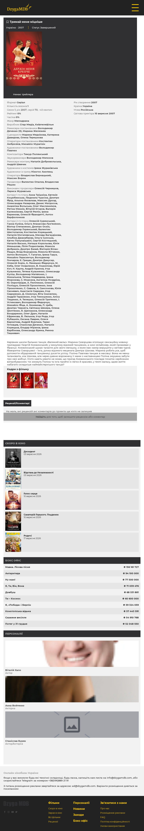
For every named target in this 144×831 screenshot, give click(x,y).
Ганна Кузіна (15, 223)
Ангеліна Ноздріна (48, 279)
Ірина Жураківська (46, 168)
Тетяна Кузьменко (33, 271)
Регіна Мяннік (16, 208)
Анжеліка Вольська (19, 206)
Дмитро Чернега (17, 307)
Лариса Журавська (19, 191)
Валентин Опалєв (33, 181)
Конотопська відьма (18, 611)
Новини (79, 808)
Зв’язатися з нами (113, 803)
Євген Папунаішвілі (19, 240)
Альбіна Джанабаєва (20, 237)
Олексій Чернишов (46, 188)
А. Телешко (26, 299)
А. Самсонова (45, 288)
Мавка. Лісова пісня (17, 567)
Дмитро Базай (29, 249)
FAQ (102, 817)
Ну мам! (10, 579)
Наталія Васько (16, 243)
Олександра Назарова (21, 203)
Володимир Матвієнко (30, 274)
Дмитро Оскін (41, 226)
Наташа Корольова (40, 243)
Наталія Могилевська (20, 235)
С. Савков (29, 288)
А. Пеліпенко (35, 282)
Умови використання (112, 826)
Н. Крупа (18, 268)
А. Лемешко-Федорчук (40, 263)
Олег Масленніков (44, 206)
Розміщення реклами (112, 813)
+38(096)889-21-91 (58, 780)
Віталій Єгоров (35, 208)
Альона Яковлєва (25, 200)
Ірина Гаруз (49, 254)
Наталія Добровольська (46, 161)
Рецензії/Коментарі (17, 403)
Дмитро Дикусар (43, 260)
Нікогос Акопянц (42, 171)
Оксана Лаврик (29, 319)
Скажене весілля (15, 617)
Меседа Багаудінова (48, 235)
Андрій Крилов (34, 268)
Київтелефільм (44, 124)
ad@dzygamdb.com (84, 786)
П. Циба (47, 305)
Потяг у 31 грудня (16, 623)
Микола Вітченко (49, 251)
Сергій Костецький (45, 240)
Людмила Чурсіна (37, 197)
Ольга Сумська (44, 237)
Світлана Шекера (39, 307)
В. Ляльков (28, 316)
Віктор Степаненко (19, 226)
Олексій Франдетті (32, 214)
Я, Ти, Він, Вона (14, 586)
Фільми (53, 803)
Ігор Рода (42, 316)
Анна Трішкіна (38, 194)
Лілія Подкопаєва (33, 246)
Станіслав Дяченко (31, 324)
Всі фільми (54, 817)
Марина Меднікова (34, 134)
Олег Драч (30, 313)
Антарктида (12, 573)
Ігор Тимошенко (41, 296)
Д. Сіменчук (29, 293)
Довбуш (10, 592)
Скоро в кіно (15, 443)
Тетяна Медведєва (33, 277)
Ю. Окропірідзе (16, 282)
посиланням (11, 788)
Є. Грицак (25, 260)
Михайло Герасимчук (20, 257)
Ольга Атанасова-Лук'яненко (42, 223)
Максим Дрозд (46, 200)
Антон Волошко (17, 254)
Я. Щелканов (29, 310)
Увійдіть (41, 416)
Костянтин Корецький (38, 232)
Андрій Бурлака (31, 321)
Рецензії (53, 821)
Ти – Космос (13, 598)
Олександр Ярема (32, 330)
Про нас (104, 808)
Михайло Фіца (16, 305)
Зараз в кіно (55, 813)
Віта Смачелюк (47, 293)
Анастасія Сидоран (32, 291)
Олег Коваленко (24, 265)
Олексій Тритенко (46, 299)
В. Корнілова (44, 265)
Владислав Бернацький (36, 175)
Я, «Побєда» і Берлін (18, 604)
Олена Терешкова (32, 137)
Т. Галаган (34, 254)
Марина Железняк (34, 131)
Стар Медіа (27, 124)
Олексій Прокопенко (32, 285)
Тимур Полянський (36, 154)
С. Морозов (28, 279)
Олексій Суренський (42, 220)
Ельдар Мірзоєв (30, 327)
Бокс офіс (13, 560)
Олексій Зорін (16, 263)
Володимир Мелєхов (40, 157)
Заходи (78, 814)
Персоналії (14, 633)
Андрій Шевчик (16, 164)
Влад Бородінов (26, 251)
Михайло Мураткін (33, 144)
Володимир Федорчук (36, 302)
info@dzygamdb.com (119, 777)
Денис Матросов (46, 203)
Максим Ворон (16, 178)
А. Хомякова (33, 305)
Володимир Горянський (22, 229)
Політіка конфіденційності (115, 821)
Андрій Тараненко (18, 296)
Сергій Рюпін (32, 211)
